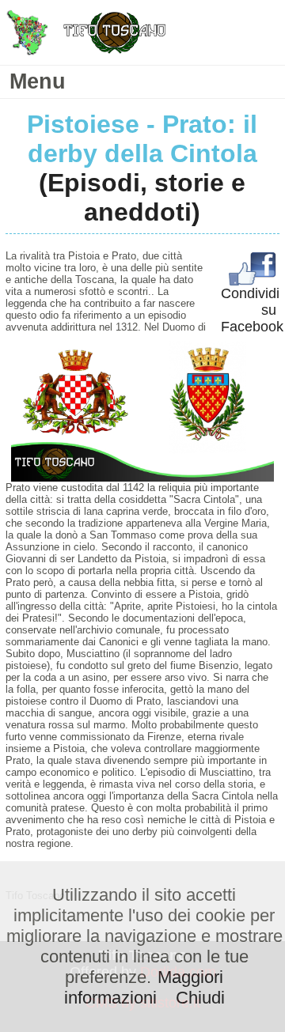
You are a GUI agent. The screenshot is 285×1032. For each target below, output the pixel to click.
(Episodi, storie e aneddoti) (142, 197)
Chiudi (200, 997)
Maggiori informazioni (144, 987)
